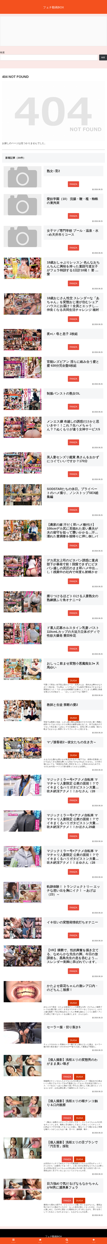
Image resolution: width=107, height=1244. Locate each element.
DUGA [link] (73, 680)
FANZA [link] (73, 184)
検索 (2, 52)
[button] (99, 690)
